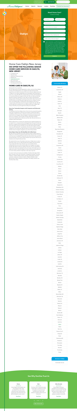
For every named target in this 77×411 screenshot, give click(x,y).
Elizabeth (60, 182)
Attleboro (60, 99)
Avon (60, 106)
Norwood (60, 319)
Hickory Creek (60, 224)
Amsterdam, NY (60, 89)
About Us (33, 6)
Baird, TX (60, 108)
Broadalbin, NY (60, 134)
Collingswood (60, 154)
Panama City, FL (60, 331)
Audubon (60, 101)
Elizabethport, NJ (59, 187)
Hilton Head (59, 229)
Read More (18, 396)
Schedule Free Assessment (63, 6)
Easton (59, 180)
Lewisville (60, 257)
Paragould (60, 333)
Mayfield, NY (59, 285)
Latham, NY (59, 254)
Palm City (60, 329)
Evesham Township (60, 189)
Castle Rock (59, 150)
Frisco (60, 206)
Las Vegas (60, 252)
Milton (59, 292)
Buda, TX (60, 138)
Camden (60, 143)
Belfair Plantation (59, 115)
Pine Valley (60, 345)
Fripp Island (59, 203)
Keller (60, 243)
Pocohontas (59, 350)
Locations (46, 6)
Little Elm (60, 264)
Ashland (59, 94)
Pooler (59, 352)
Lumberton (59, 271)
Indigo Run (60, 233)
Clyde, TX (60, 152)
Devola (59, 173)
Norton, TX (60, 317)
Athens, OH (59, 96)
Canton (59, 148)
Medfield (60, 287)
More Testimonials (38, 403)
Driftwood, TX (60, 178)
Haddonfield (59, 220)
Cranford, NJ (59, 161)
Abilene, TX (59, 87)
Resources (40, 6)
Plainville (60, 347)
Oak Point (60, 322)
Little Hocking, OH (59, 266)
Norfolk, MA (59, 312)
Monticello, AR (60, 296)
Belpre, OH (59, 120)
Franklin (59, 201)
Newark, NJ (59, 303)
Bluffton (59, 124)
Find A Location (38, 2)
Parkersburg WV (59, 338)
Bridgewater (59, 131)
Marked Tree (59, 280)
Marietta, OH (59, 278)
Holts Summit (59, 231)
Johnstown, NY (60, 240)
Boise (60, 127)
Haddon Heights (59, 215)
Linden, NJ (60, 259)
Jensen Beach (60, 238)
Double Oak (59, 175)
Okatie (59, 326)
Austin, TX (60, 103)
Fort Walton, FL (60, 199)
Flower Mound (60, 194)
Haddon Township (59, 217)
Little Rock (60, 268)
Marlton (59, 282)
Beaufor (59, 113)
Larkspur (60, 250)
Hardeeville (59, 222)
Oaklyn (59, 324)
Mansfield (60, 275)
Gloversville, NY (60, 213)
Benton (59, 122)
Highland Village (59, 227)
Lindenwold (59, 261)
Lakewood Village (59, 245)
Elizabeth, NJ (59, 185)
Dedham (60, 166)
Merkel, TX (60, 289)
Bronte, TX (60, 136)
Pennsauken (59, 343)
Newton (59, 310)
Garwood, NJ (60, 208)
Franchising (52, 6)
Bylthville (60, 141)
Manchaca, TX (60, 273)
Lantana (59, 247)
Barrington (59, 110)
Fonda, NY (60, 196)
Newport (60, 306)
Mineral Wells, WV (59, 294)
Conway (59, 157)
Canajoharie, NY (59, 145)
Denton (59, 168)
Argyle (59, 92)
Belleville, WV (60, 117)
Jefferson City (60, 236)
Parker (59, 336)
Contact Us (54, 56)
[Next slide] (42, 401)
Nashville (60, 301)
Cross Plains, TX (60, 164)
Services (27, 6)
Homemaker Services (15, 79)
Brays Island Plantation (59, 129)
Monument (60, 299)
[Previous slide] (34, 401)
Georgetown (59, 210)
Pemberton (59, 340)
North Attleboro (59, 315)
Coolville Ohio (60, 159)
